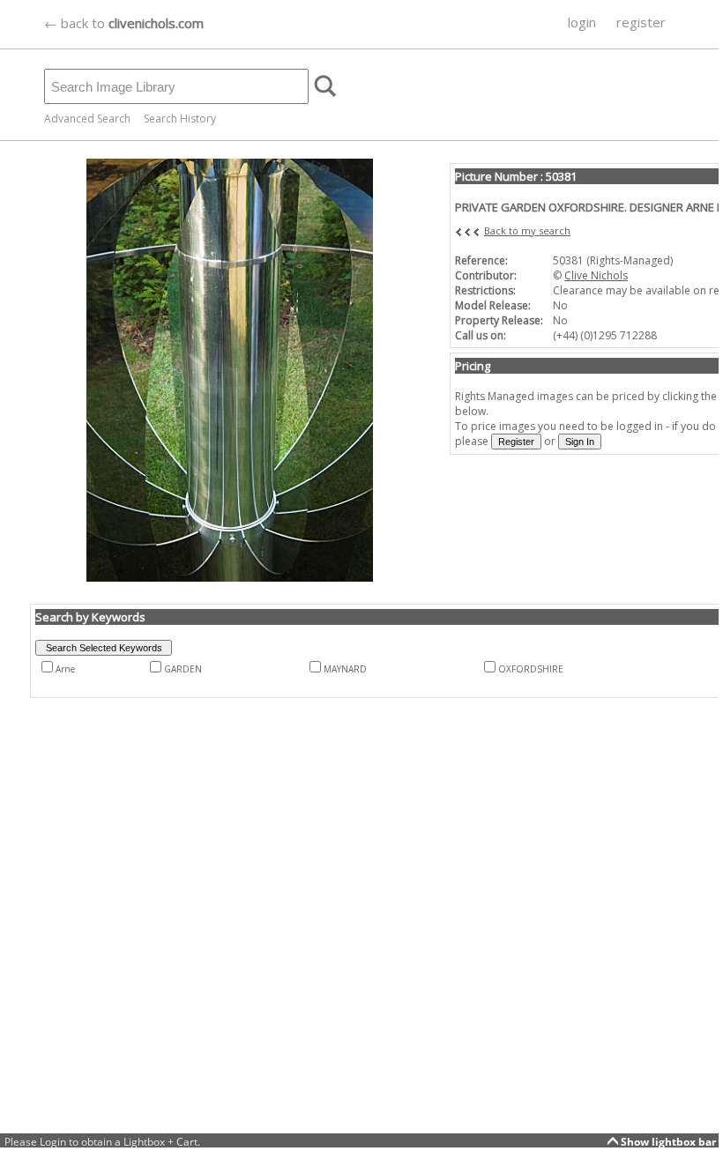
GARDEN (183, 669)
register (641, 22)
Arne (65, 669)
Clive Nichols (596, 275)
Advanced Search (87, 118)
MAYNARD (345, 669)
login (582, 22)
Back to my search (527, 230)
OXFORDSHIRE (530, 669)
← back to (124, 23)
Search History (180, 118)
